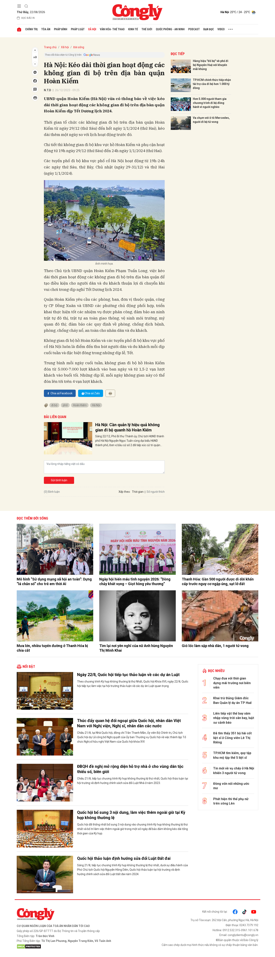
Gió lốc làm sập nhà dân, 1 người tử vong (215, 646)
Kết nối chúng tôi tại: (214, 911)
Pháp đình (60, 29)
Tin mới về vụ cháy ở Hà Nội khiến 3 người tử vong (233, 770)
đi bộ (54, 405)
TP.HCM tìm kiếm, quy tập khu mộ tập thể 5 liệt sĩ (232, 755)
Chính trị (31, 29)
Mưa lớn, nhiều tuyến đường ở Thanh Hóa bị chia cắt (52, 648)
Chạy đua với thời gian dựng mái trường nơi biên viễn (232, 682)
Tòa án (45, 29)
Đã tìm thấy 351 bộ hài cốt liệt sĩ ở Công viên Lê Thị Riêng (232, 737)
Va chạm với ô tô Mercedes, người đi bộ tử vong (211, 119)
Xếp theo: (124, 491)
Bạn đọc (208, 29)
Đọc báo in (28, 18)
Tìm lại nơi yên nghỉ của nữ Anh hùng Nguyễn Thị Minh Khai (136, 648)
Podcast (194, 29)
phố (65, 405)
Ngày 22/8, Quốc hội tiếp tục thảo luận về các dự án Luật (128, 674)
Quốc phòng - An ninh (170, 29)
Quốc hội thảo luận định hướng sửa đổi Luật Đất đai (124, 858)
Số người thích (156, 491)
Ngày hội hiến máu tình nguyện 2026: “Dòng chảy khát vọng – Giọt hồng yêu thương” (135, 581)
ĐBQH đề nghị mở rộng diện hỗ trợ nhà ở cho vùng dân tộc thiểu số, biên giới (130, 769)
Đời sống (78, 47)
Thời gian (138, 491)
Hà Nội (96, 405)
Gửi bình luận (59, 480)
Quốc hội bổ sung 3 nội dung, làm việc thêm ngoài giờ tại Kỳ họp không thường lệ (131, 815)
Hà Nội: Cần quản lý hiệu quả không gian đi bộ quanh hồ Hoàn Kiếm (127, 427)
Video (221, 29)
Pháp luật (78, 29)
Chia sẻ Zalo (92, 393)
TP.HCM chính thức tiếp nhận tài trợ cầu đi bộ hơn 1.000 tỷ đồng (212, 83)
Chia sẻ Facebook (61, 393)
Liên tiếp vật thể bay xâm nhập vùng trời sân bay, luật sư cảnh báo (233, 718)
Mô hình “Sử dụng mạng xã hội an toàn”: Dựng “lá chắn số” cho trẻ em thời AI (54, 581)
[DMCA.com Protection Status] (76, 946)
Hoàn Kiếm (80, 405)
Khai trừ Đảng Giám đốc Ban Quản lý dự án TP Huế (232, 700)
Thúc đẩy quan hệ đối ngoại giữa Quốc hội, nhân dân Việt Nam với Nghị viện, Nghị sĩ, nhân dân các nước (129, 723)
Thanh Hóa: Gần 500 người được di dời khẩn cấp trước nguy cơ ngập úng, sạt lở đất (218, 581)
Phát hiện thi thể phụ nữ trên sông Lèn (230, 801)
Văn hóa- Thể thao (112, 29)
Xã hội (92, 29)
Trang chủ (50, 47)
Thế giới (147, 29)
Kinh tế (133, 29)
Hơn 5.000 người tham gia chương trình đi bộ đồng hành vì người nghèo (209, 102)
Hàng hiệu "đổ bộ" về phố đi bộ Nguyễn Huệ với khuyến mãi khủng (210, 64)
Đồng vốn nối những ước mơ (231, 786)
